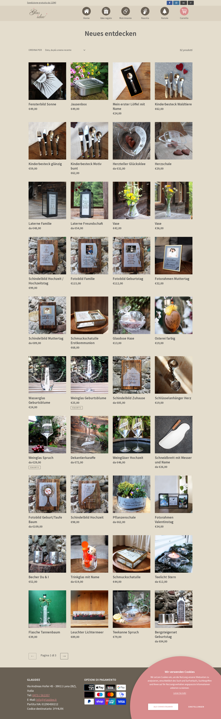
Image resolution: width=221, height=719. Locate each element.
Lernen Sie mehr (179, 693)
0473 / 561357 (41, 695)
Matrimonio (125, 17)
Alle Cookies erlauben (163, 707)
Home (86, 17)
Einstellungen (196, 707)
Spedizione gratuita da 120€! (41, 2)
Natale (164, 17)
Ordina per (35, 49)
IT (191, 2)
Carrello (184, 17)
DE (184, 2)
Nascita (145, 17)
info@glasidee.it (46, 699)
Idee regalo (106, 17)
